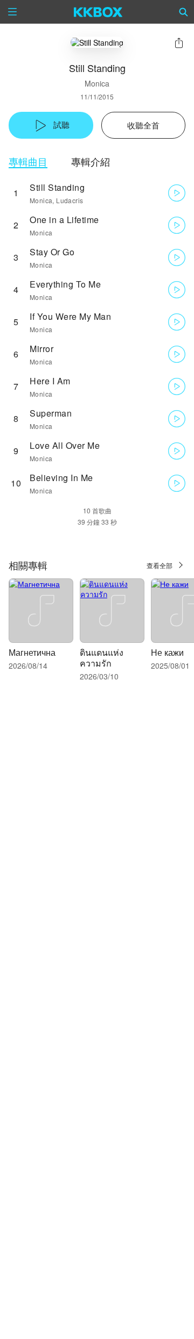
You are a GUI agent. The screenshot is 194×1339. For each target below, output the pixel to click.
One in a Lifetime (64, 219)
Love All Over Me (65, 445)
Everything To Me (65, 284)
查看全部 (159, 565)
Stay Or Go (52, 252)
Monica (97, 83)
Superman (51, 413)
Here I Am (50, 381)
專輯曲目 (28, 161)
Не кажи (167, 652)
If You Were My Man (70, 316)
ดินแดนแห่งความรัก (101, 657)
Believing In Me (61, 477)
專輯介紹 (90, 161)
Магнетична (32, 652)
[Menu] (12, 11)
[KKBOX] (98, 12)
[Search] (183, 11)
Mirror (41, 348)
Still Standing (57, 187)
